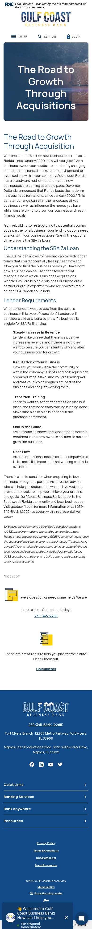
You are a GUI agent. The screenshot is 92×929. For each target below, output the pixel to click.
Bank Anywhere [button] (17, 808)
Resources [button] (13, 820)
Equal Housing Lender (48, 893)
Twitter (60, 764)
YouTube (50, 764)
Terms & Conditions (46, 850)
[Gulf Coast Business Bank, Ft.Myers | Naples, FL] (46, 19)
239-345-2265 (46, 616)
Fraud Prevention (46, 865)
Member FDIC (46, 887)
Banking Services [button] (19, 796)
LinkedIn (41, 764)
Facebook (31, 764)
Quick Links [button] (14, 784)
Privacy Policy (46, 843)
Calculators (46, 669)
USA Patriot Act (46, 858)
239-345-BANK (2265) (46, 724)
